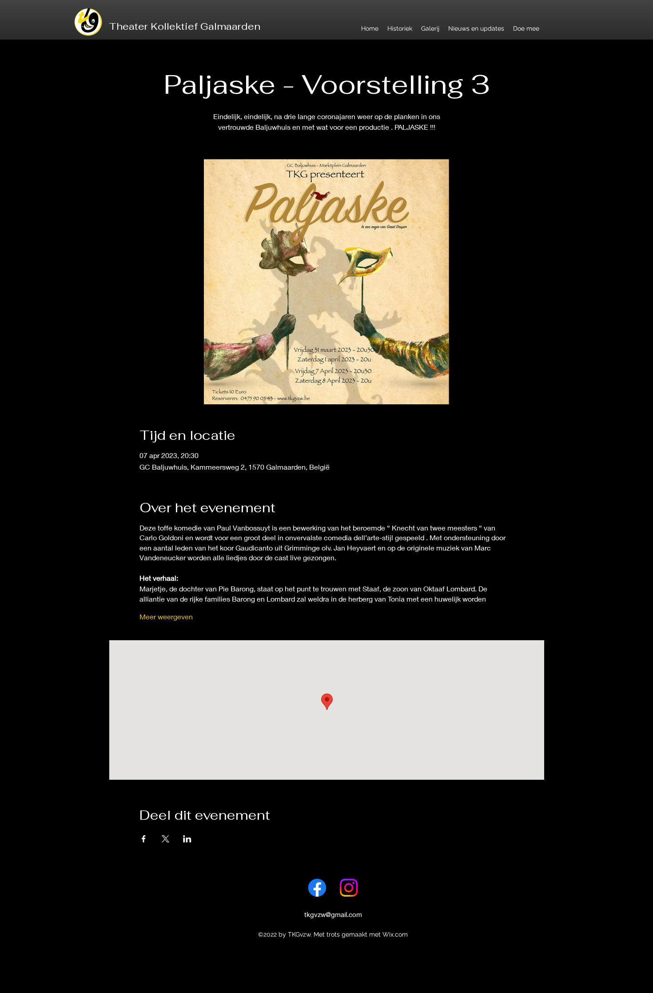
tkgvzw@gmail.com (333, 914)
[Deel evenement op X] (165, 838)
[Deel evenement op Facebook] (143, 838)
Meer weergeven (166, 616)
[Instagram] (349, 888)
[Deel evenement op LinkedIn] (187, 838)
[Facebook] (317, 888)
